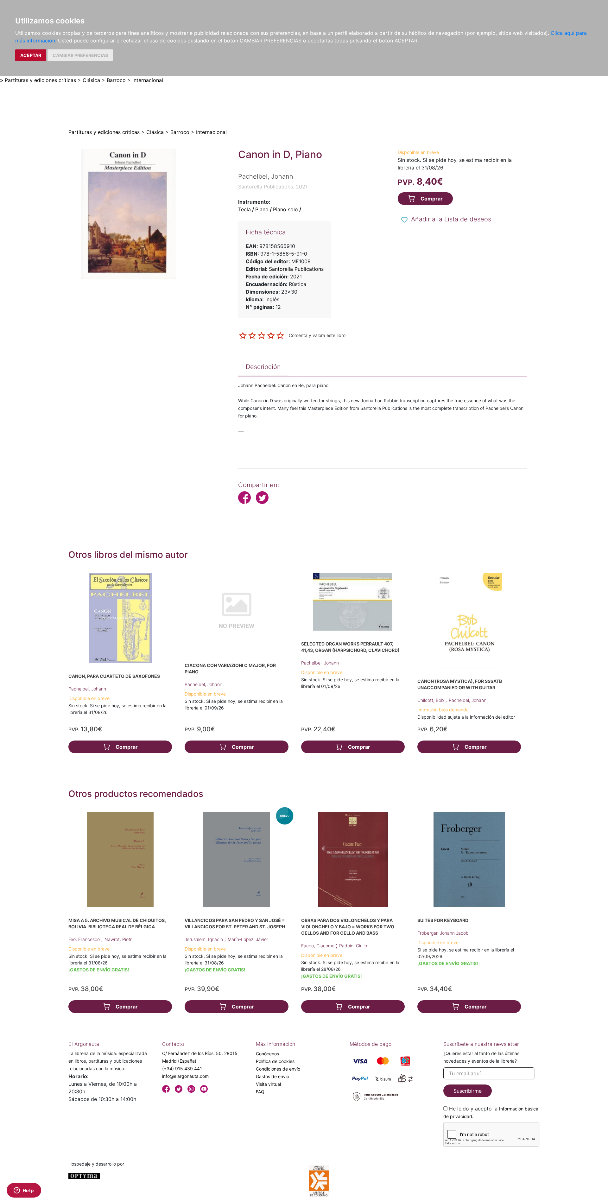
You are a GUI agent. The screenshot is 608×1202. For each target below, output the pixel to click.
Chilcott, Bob (431, 700)
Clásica (91, 80)
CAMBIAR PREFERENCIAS (80, 55)
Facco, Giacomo (318, 945)
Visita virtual (268, 1084)
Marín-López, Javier (248, 939)
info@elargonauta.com (185, 1076)
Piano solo (285, 209)
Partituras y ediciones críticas (40, 80)
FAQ (260, 1091)
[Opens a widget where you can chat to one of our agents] (23, 1191)
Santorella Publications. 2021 (272, 186)
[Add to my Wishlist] (404, 219)
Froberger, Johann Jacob (443, 933)
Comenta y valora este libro (317, 335)
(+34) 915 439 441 (182, 1068)
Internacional (147, 80)
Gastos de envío (272, 1076)
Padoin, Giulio (353, 945)
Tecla (244, 209)
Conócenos (267, 1053)
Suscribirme (467, 1091)
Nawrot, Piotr (118, 939)
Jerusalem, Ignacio (204, 939)
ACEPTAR (30, 55)
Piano (262, 209)
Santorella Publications (296, 269)
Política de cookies (275, 1061)
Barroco (116, 80)
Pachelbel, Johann (87, 688)
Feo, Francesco (84, 939)
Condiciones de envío (278, 1069)
